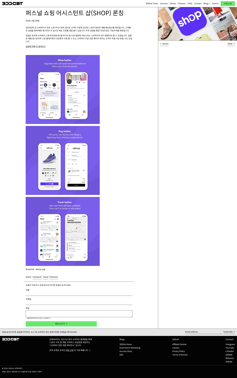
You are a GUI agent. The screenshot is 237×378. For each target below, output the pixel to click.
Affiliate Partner (179, 344)
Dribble (229, 361)
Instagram (230, 344)
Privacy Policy (178, 351)
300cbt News (125, 344)
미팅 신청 (70, 350)
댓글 (27, 308)
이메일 (28, 299)
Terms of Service (180, 354)
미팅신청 (228, 3)
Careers (175, 348)
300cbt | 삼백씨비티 (15, 368)
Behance (230, 358)
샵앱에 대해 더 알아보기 (36, 46)
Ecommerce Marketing (129, 348)
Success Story (125, 351)
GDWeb (229, 354)
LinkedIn (230, 351)
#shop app (40, 269)
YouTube (230, 348)
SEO (121, 354)
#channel (30, 269)
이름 (27, 290)
